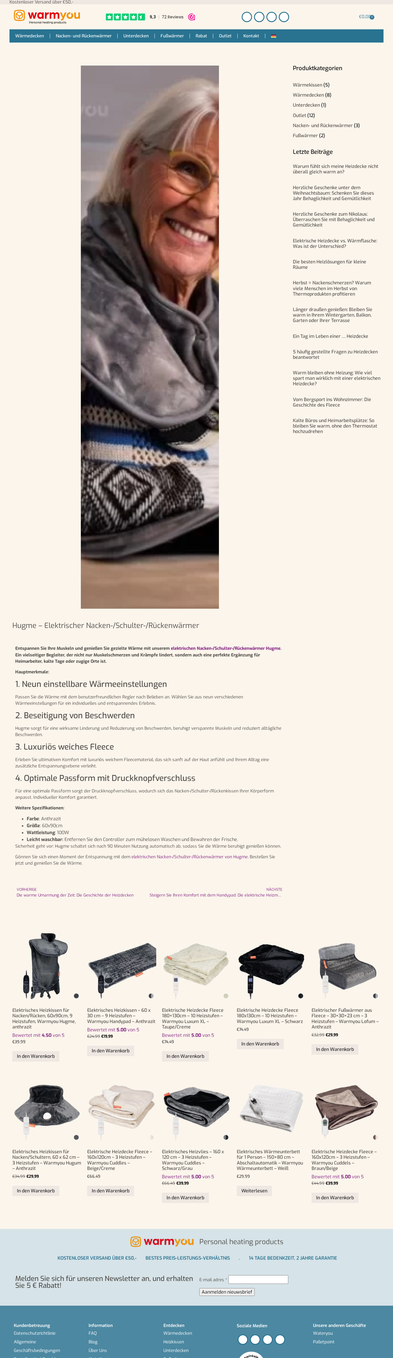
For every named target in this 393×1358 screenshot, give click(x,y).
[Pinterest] (271, 17)
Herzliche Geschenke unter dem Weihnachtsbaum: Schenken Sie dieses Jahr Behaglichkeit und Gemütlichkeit (333, 193)
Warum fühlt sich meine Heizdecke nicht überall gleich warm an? (335, 169)
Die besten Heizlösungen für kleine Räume (329, 264)
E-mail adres (213, 1280)
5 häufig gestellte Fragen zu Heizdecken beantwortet (335, 354)
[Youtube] (284, 17)
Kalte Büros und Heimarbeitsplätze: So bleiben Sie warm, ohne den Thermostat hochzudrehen (335, 425)
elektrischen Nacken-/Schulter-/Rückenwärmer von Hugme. (190, 857)
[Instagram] (259, 17)
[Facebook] (247, 17)
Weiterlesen (254, 1191)
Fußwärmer (172, 36)
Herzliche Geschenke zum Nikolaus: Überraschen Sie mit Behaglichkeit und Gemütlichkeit (334, 219)
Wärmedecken (29, 36)
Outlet (225, 36)
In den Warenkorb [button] (36, 1056)
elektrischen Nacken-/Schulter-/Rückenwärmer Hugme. (226, 648)
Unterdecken (136, 36)
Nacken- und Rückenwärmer (84, 36)
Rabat (201, 36)
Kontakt (251, 36)
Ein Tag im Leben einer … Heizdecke (330, 336)
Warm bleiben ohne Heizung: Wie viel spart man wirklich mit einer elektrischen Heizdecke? (336, 378)
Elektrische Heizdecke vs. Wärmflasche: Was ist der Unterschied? (335, 243)
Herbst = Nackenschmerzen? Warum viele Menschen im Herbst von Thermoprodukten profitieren (332, 288)
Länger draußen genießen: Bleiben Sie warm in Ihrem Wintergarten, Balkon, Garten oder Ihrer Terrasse (332, 315)
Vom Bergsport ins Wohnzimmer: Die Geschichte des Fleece (332, 402)
